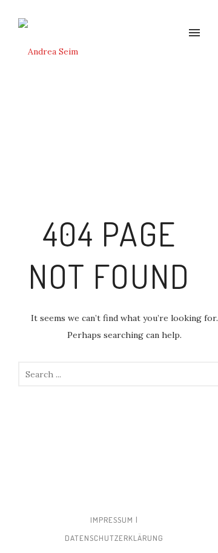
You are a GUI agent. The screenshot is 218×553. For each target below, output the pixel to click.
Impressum (111, 520)
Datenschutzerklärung (114, 538)
